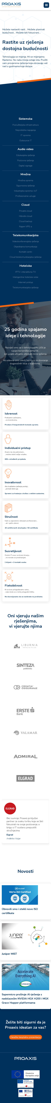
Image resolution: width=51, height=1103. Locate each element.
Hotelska (25, 266)
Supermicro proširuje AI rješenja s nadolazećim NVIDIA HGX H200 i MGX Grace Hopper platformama (25, 999)
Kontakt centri (25, 251)
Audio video (25, 149)
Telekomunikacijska (25, 235)
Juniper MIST (9, 954)
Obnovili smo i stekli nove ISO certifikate (20, 911)
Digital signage (25, 165)
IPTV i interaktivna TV (25, 271)
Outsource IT (25, 140)
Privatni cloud (25, 211)
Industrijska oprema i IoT (25, 190)
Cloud (25, 205)
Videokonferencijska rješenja (25, 241)
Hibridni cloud (25, 216)
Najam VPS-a (25, 226)
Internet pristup (25, 282)
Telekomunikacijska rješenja (25, 287)
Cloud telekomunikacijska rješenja (25, 257)
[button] (46, 5)
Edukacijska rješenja (25, 155)
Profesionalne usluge (25, 196)
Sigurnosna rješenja (25, 185)
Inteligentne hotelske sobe (25, 277)
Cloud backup (25, 221)
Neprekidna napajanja (25, 130)
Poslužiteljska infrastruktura (25, 124)
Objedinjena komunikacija (25, 246)
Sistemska (25, 119)
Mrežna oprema (25, 180)
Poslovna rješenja (25, 160)
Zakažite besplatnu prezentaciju (25, 1037)
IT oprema (25, 135)
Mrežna (25, 174)
